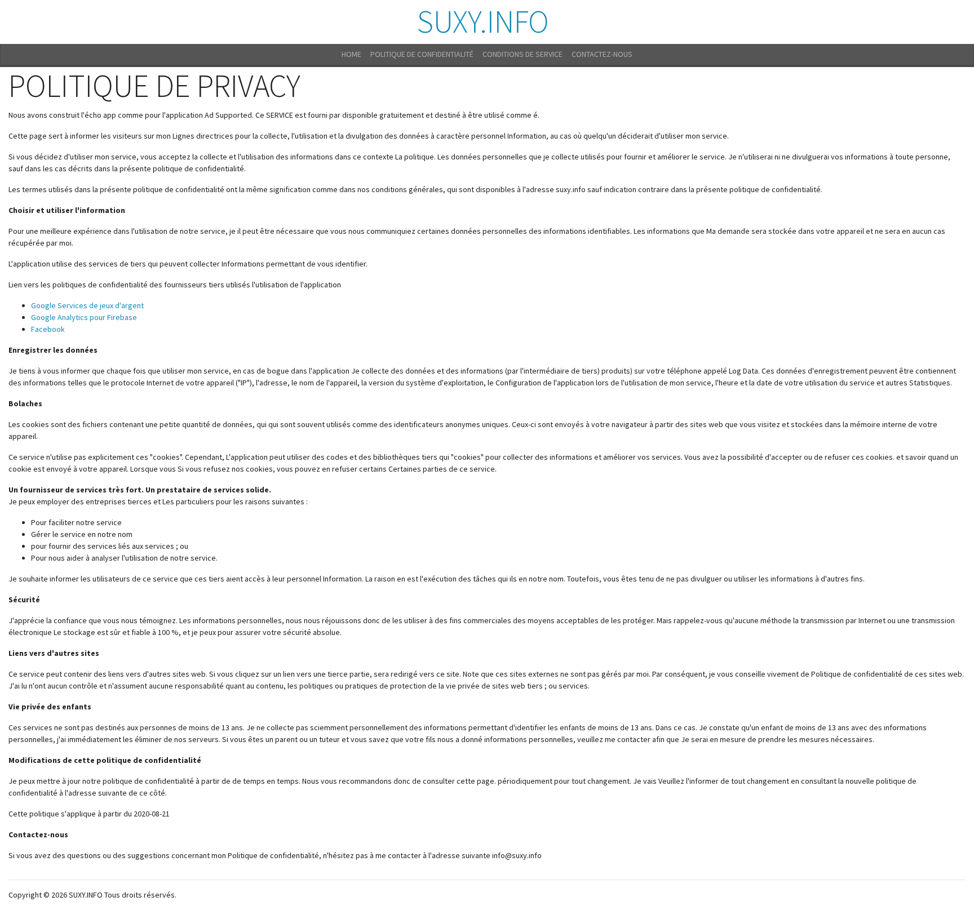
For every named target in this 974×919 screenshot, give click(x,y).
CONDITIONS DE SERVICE (522, 54)
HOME (351, 54)
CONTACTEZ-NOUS (602, 54)
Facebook (48, 329)
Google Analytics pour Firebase (84, 317)
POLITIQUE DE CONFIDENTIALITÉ (421, 54)
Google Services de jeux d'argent (87, 305)
